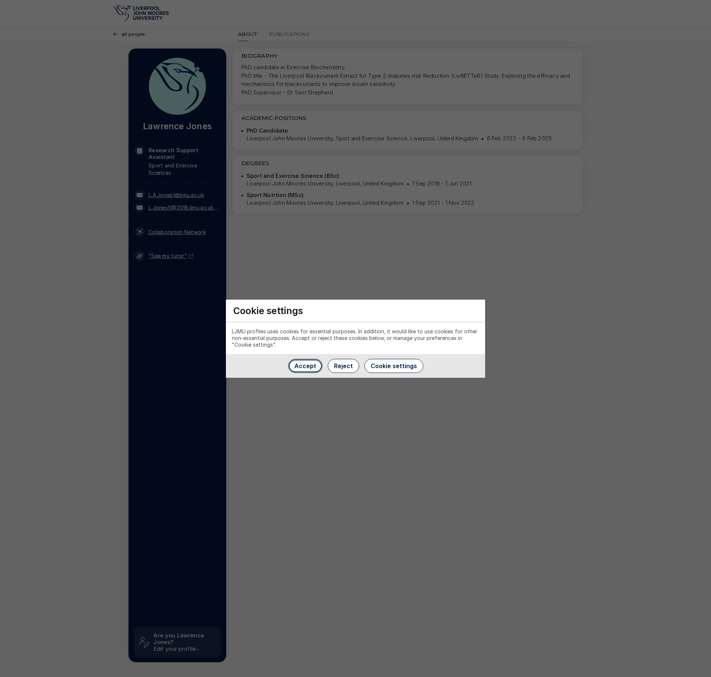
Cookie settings (394, 366)
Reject (343, 366)
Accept (305, 366)
